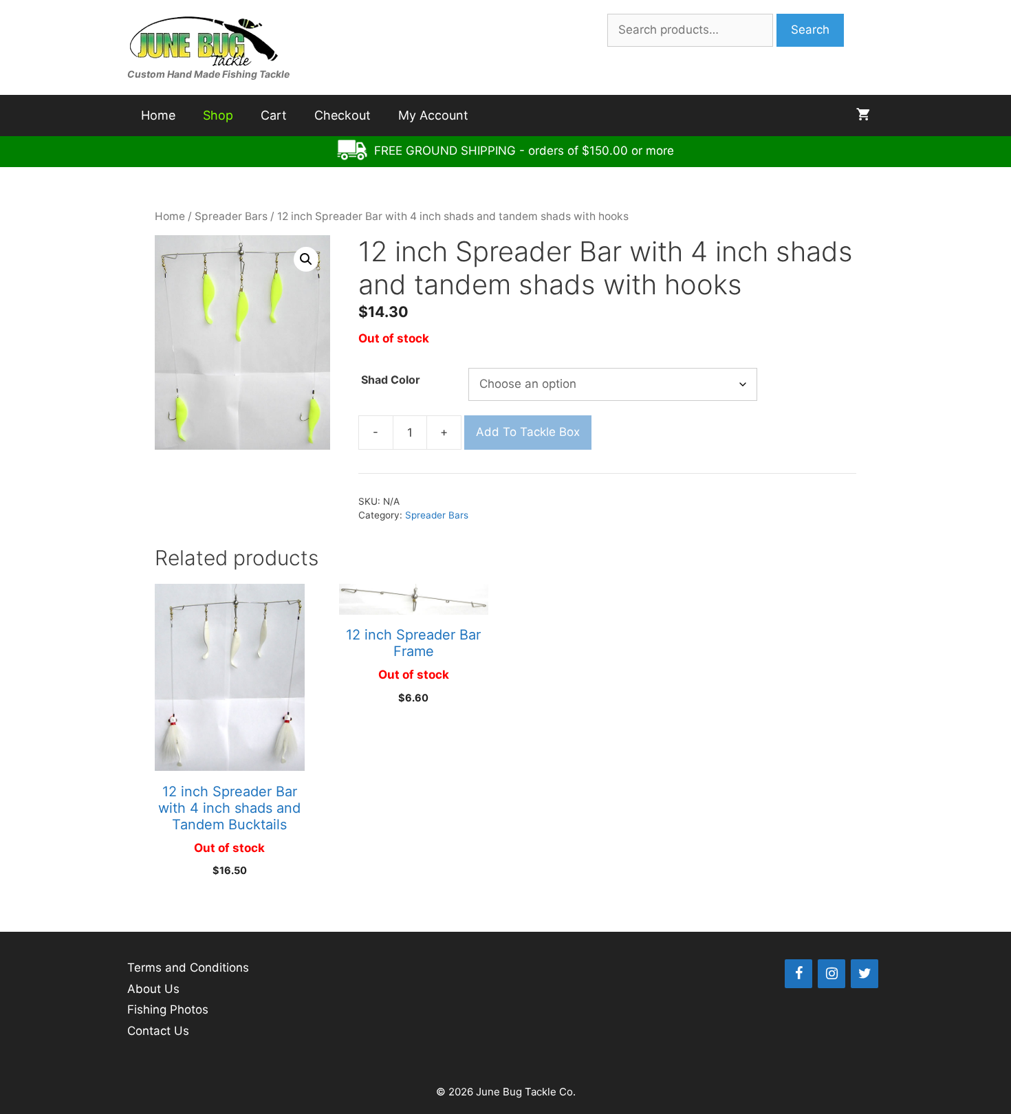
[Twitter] (864, 973)
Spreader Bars (231, 216)
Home (158, 115)
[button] (306, 259)
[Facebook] (798, 973)
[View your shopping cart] (863, 115)
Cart (274, 115)
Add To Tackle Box (528, 432)
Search (810, 29)
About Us (153, 989)
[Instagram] (831, 973)
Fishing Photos (167, 1009)
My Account (433, 115)
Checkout (342, 115)
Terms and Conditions (188, 967)
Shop (218, 115)
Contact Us (158, 1031)
